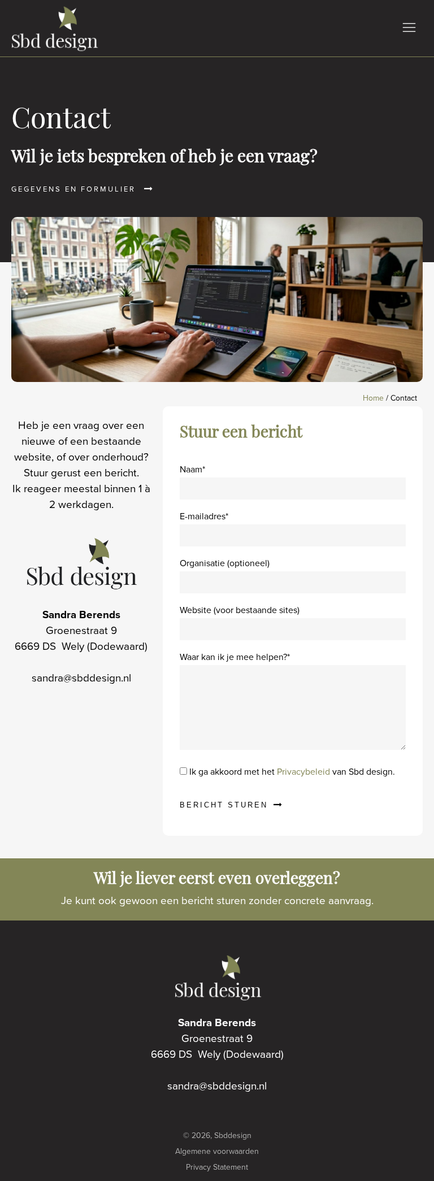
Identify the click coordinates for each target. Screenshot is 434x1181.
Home (373, 398)
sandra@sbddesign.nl (81, 678)
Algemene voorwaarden (217, 1151)
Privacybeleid (303, 771)
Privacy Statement (217, 1167)
